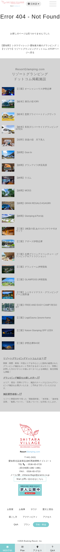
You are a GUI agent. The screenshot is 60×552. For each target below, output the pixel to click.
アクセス (47, 517)
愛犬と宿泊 (48, 509)
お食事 (22, 509)
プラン (27, 524)
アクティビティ (30, 517)
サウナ (34, 509)
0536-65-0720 (35, 464)
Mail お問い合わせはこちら (30, 479)
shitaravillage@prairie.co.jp (36, 475)
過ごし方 (13, 517)
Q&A (16, 524)
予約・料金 (41, 525)
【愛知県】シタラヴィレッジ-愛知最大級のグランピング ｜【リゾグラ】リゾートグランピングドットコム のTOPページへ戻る (30, 49)
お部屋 (10, 509)
